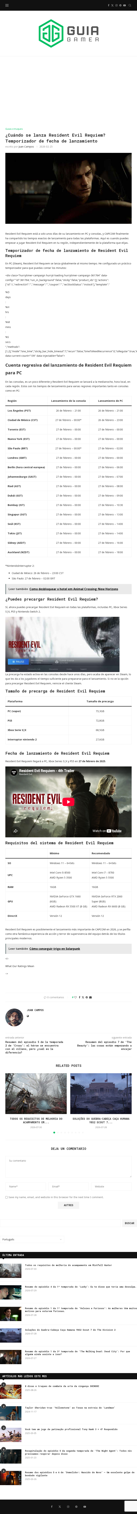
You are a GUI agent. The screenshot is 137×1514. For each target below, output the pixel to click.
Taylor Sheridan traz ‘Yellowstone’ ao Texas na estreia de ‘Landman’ (70, 1407)
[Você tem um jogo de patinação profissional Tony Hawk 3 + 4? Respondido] (10, 1435)
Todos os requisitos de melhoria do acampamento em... (36, 1120)
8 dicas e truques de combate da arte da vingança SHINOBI (62, 1386)
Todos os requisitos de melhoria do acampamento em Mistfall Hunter (68, 1265)
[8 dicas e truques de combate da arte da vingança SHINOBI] (10, 1392)
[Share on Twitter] (83, 997)
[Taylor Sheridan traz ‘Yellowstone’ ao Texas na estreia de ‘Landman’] (10, 1413)
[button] (10, 1103)
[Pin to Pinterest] (87, 997)
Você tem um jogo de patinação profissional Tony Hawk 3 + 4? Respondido (71, 1429)
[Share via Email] (90, 997)
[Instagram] (116, 5)
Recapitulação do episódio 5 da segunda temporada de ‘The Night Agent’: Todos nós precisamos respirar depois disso (78, 1452)
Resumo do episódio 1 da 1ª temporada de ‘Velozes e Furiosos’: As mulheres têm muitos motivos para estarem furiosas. (81, 1310)
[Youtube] (124, 5)
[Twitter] (112, 5)
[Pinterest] (120, 5)
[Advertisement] (68, 92)
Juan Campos (26, 146)
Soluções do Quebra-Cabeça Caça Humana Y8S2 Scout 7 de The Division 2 (70, 1329)
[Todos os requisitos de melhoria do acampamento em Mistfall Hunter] (36, 1093)
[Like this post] (75, 997)
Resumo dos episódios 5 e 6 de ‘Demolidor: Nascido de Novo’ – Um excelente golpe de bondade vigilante (80, 1474)
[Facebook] (108, 5)
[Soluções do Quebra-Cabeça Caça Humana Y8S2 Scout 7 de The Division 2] (101, 1093)
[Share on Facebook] (79, 997)
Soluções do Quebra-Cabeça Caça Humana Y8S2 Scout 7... (101, 1120)
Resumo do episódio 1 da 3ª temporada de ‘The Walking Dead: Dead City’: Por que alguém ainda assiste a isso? (77, 1353)
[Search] (130, 5)
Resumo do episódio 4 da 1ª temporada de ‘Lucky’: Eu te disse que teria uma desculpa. (80, 1286)
